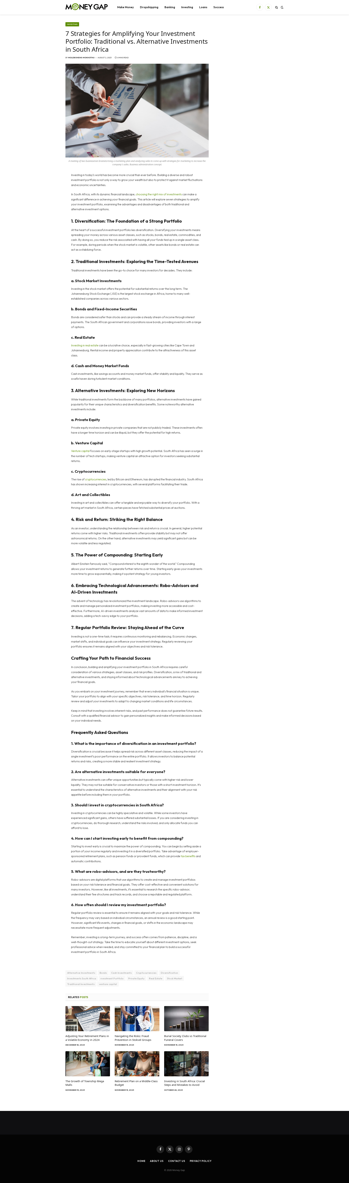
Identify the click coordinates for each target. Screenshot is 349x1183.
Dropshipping (149, 7)
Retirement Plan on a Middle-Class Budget (136, 1083)
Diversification (169, 972)
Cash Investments (121, 972)
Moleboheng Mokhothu (81, 57)
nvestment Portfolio (112, 978)
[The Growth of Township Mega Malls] (87, 1063)
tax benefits (188, 856)
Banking (170, 7)
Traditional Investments (81, 984)
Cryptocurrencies (146, 972)
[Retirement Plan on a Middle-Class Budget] (137, 1063)
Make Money (125, 7)
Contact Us (176, 1161)
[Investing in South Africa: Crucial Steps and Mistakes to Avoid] (186, 1063)
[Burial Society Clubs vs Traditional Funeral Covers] (186, 1018)
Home (141, 1161)
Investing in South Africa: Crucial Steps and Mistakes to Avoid (184, 1083)
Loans (203, 7)
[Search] (276, 7)
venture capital (108, 984)
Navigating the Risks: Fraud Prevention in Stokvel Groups (133, 1037)
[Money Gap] (86, 7)
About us (157, 1161)
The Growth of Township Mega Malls (84, 1083)
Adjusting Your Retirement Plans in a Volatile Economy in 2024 (87, 1037)
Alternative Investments (81, 972)
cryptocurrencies (95, 479)
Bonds (103, 972)
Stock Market (174, 978)
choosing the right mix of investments (159, 194)
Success (218, 7)
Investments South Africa (81, 978)
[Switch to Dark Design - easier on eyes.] (282, 7)
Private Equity (136, 978)
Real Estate (155, 978)
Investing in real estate (85, 345)
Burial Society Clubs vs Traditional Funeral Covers (185, 1037)
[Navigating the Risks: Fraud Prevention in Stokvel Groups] (137, 1018)
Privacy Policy (201, 1161)
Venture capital (80, 451)
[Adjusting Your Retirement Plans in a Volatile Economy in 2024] (87, 1018)
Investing (187, 7)
